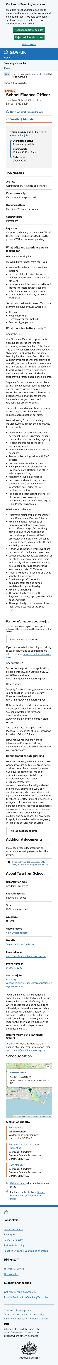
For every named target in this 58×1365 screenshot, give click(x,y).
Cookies (8, 1310)
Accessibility (37, 1314)
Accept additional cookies (29, 29)
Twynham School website (20, 944)
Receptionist (16, 1127)
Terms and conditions (15, 1314)
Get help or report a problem (20, 1291)
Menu (7, 68)
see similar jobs (20, 135)
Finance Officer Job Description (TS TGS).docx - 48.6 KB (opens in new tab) (30, 863)
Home (7, 83)
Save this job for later (22, 119)
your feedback (38, 74)
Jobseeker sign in (13, 1229)
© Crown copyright (29, 1357)
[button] (30, 1090)
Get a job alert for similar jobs (26, 112)
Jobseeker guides (13, 1240)
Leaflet (18, 1116)
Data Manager (17, 1164)
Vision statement (39, 1318)
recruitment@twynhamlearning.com (26, 956)
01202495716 (14, 967)
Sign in (7, 57)
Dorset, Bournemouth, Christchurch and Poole (27, 1195)
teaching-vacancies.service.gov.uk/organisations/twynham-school (29, 983)
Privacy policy (23, 1310)
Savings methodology (16, 1318)
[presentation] (29, 1090)
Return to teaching (14, 1245)
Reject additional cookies (29, 37)
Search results (20, 83)
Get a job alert (18, 1183)
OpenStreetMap (36, 1116)
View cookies (29, 44)
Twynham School (18, 1072)
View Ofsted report (16, 932)
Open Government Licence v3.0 (21, 1332)
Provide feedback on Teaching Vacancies (26, 1297)
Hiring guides (11, 1274)
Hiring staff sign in (14, 1268)
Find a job (9, 1234)
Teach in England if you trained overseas (26, 1250)
